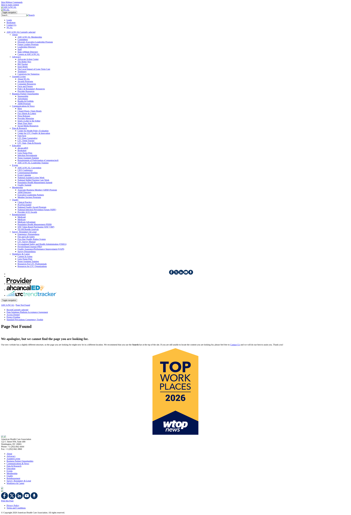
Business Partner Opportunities (20, 461)
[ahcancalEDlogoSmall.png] (26, 290)
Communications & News (18, 463)
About (9, 454)
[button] (30, 15)
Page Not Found (23, 305)
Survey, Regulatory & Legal (19, 481)
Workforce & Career (15, 483)
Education (11, 468)
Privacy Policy (13, 505)
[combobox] (13, 15)
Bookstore (11, 22)
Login (9, 20)
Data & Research (14, 466)
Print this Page (7, 501)
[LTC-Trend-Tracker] (31, 295)
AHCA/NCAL (7, 305)
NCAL (10, 27)
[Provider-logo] (19, 284)
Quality (10, 476)
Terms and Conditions (16, 508)
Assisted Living (13, 458)
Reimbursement (13, 478)
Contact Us (11, 25)
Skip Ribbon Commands (11, 2)
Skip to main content (10, 5)
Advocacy (11, 456)
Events (9, 471)
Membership (12, 473)
